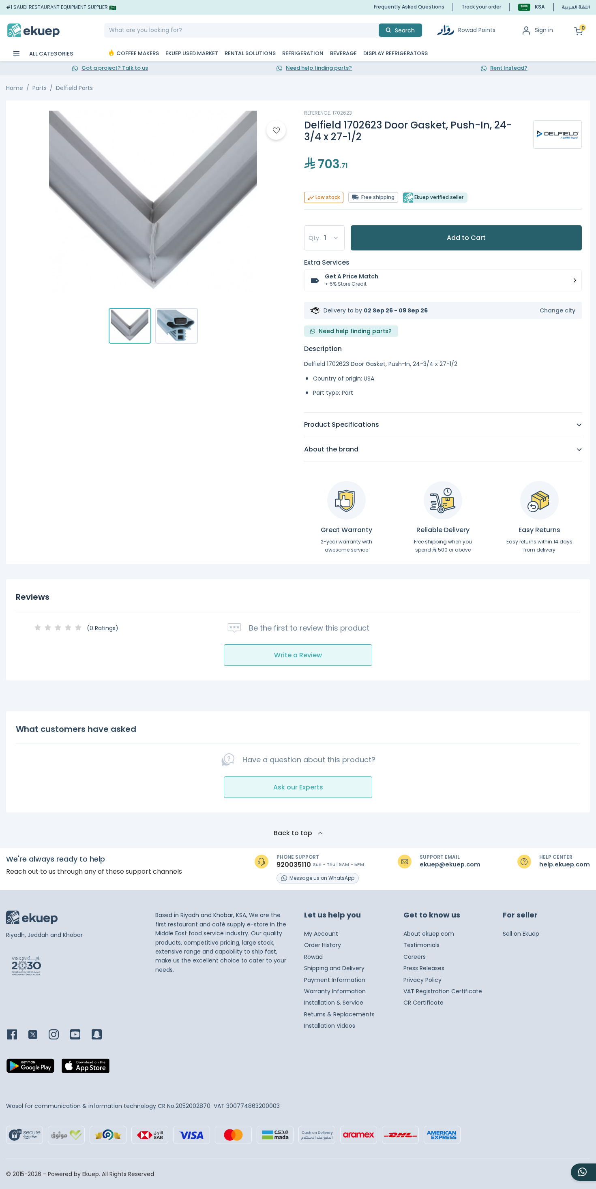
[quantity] (324, 238)
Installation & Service (333, 1003)
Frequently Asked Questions (409, 6)
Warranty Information (335, 991)
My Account (321, 934)
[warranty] (346, 500)
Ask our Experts (298, 787)
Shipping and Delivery (334, 968)
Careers (414, 957)
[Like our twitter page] (38, 1035)
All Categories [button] (50, 54)
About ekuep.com (428, 934)
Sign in (544, 30)
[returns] (539, 500)
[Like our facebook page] (17, 1035)
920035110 (294, 865)
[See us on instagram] (58, 1035)
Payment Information (334, 980)
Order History (322, 945)
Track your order (481, 6)
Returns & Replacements (339, 1014)
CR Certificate (423, 1003)
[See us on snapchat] (101, 1035)
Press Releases (423, 968)
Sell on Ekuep (521, 934)
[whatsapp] (583, 1172)
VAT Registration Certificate (442, 991)
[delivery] (443, 500)
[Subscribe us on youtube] (80, 1035)
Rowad (313, 957)
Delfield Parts (74, 88)
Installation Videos (329, 1026)
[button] (531, 7)
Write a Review (298, 655)
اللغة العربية (576, 7)
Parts (39, 88)
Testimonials (421, 945)
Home (14, 88)
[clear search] (375, 30)
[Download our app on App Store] (85, 1068)
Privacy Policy (422, 980)
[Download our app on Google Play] (30, 1068)
